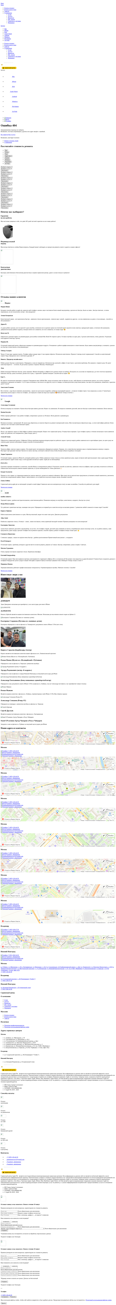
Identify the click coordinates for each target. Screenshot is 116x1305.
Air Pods (6, 40)
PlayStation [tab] (8, 161)
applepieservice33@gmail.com (14, 754)
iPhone (6, 30)
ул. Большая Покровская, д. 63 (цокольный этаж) (16, 987)
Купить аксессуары (10, 9)
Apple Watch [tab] (8, 156)
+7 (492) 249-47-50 (13, 929)
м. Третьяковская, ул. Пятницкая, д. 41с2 (33, 967)
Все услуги (11, 134)
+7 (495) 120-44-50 (13, 751)
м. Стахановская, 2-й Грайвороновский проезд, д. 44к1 (64, 967)
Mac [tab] (6, 150)
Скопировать (4, 1297)
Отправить (4, 1230)
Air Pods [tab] (7, 163)
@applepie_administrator (13, 752)
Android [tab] (7, 158)
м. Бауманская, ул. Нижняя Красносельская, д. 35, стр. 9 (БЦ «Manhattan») (60, 968)
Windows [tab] (7, 160)
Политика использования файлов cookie (16, 1027)
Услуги (10, 16)
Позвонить (13, 1297)
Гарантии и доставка (14, 21)
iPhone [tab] (7, 152)
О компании (8, 142)
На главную (4, 134)
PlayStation (7, 38)
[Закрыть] (1, 1195)
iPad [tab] (6, 154)
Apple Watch (8, 34)
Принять (3, 1303)
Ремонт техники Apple (11, 141)
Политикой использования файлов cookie (98, 1300)
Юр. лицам (11, 19)
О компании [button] (8, 13)
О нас (10, 14)
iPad (5, 32)
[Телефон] (7, 121)
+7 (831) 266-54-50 (13, 955)
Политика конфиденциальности (14, 1025)
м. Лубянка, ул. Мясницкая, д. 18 (11, 967)
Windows (7, 37)
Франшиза (11, 22)
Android (6, 35)
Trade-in (6, 11)
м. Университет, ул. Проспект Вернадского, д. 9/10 (96, 967)
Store (2, 3)
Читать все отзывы (6, 395)
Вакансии (11, 18)
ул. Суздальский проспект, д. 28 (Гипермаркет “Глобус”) (18, 979)
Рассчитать (4, 170)
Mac (5, 29)
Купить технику (9, 8)
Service (3, 26)
